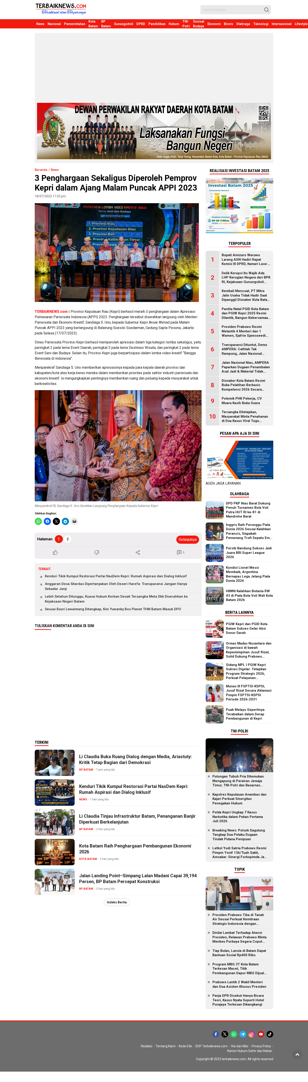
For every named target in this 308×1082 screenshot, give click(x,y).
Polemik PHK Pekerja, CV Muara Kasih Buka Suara (242, 400)
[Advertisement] (154, 69)
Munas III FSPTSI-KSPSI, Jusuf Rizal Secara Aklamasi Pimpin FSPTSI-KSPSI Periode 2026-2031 (248, 693)
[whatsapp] (233, 1034)
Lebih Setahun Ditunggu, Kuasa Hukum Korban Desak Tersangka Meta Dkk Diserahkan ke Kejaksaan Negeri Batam (116, 599)
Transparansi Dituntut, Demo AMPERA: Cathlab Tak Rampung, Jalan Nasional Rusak (244, 351)
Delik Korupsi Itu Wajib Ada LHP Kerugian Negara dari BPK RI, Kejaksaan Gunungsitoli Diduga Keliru (246, 279)
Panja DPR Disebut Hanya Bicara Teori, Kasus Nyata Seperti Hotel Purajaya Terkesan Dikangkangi (238, 1000)
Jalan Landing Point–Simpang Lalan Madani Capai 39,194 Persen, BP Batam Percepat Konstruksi (138, 878)
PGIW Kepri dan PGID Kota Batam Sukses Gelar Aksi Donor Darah (246, 628)
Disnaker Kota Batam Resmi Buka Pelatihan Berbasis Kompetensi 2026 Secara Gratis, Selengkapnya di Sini (244, 387)
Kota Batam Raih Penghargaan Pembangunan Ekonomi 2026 (135, 848)
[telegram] (242, 1034)
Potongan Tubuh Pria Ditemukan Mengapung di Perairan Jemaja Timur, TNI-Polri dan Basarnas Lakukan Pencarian (238, 783)
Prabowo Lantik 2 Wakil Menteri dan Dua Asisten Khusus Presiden (239, 984)
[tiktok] (270, 1034)
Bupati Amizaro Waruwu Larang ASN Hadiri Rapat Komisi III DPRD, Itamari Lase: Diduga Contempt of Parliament (245, 264)
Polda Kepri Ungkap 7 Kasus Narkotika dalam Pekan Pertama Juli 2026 (237, 816)
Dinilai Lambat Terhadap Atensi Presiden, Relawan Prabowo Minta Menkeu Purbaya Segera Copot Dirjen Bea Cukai (239, 939)
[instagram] (251, 1034)
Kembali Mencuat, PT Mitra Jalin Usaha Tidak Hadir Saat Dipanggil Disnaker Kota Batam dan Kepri (246, 297)
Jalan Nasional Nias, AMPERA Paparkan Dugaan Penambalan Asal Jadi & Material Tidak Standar (246, 369)
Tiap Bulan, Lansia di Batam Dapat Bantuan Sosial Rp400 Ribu (239, 953)
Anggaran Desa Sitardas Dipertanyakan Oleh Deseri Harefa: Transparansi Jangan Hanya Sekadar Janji (116, 586)
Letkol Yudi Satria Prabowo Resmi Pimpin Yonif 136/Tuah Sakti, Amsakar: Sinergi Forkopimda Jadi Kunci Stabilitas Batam (239, 854)
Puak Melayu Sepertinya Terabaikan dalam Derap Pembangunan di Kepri (245, 714)
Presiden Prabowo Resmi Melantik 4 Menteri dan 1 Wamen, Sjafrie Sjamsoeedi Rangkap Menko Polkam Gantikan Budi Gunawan (244, 335)
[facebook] (215, 1034)
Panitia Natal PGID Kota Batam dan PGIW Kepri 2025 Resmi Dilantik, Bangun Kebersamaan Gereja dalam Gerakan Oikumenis (246, 318)
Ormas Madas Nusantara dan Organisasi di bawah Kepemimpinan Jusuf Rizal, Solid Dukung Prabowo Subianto (248, 652)
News (55, 170)
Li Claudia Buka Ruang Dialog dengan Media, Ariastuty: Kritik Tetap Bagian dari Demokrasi (135, 759)
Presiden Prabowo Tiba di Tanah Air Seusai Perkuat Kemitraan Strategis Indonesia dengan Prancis (238, 921)
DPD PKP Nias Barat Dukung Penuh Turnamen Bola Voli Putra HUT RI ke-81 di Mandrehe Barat (248, 510)
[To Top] (297, 1054)
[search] (266, 9)
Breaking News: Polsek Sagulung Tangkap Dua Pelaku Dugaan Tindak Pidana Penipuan (238, 834)
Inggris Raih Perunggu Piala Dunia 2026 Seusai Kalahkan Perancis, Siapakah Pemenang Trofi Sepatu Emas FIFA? (249, 533)
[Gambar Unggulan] (117, 252)
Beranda (41, 170)
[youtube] (260, 1034)
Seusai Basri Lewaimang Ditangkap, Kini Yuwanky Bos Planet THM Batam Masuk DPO (113, 609)
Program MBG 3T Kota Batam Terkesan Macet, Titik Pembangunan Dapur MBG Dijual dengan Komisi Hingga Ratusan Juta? (238, 973)
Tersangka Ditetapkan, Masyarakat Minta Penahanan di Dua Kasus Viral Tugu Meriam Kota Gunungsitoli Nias (246, 418)
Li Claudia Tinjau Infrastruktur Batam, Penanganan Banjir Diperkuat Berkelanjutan (137, 819)
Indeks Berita (117, 902)
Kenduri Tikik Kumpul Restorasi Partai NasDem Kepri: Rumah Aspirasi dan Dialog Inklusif (116, 576)
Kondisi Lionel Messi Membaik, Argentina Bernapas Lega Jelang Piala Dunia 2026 (248, 574)
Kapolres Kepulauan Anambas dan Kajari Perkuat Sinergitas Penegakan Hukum (239, 798)
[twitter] (224, 1034)
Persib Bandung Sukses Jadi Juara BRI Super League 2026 (249, 552)
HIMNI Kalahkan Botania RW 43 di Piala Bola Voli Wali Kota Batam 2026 (249, 595)
